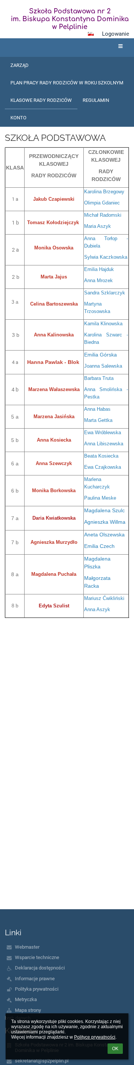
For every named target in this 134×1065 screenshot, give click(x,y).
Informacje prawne (35, 978)
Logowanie (115, 33)
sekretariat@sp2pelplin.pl (41, 1061)
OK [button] (115, 1048)
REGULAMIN (96, 100)
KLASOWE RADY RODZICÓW (41, 100)
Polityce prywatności (94, 1037)
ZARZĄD (19, 65)
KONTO (18, 117)
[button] (90, 33)
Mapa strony (28, 1010)
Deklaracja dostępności (40, 968)
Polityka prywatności (36, 989)
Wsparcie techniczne (37, 957)
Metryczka (26, 999)
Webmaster (27, 947)
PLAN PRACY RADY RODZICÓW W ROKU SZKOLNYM (66, 82)
